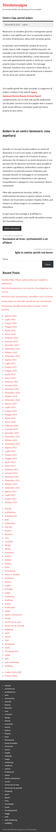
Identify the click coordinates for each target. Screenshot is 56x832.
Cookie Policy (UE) (13, 672)
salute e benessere (12, 228)
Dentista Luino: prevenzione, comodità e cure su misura (27, 296)
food (7, 567)
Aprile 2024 (10, 418)
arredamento (11, 515)
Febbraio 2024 (11, 425)
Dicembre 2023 (12, 432)
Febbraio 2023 (11, 469)
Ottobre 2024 (11, 396)
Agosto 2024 (11, 403)
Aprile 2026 (10, 330)
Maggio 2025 (11, 370)
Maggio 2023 (11, 458)
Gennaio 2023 (11, 473)
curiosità (9, 541)
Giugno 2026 (11, 323)
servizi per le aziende (14, 625)
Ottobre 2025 (11, 352)
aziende (8, 526)
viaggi (7, 654)
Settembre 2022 (12, 487)
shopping (9, 629)
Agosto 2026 (11, 315)
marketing (9, 596)
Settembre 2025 (12, 356)
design (8, 545)
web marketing (12, 662)
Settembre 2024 (12, 399)
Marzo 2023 (10, 465)
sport (7, 633)
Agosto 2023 (11, 447)
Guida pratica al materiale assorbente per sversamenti (26, 301)
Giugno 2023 (11, 454)
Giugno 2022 (11, 498)
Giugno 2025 (11, 367)
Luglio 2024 (10, 407)
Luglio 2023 (10, 451)
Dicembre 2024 (12, 389)
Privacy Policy (11, 675)
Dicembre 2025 (12, 345)
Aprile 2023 (10, 462)
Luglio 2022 (10, 495)
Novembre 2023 (12, 436)
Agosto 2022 (11, 491)
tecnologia (9, 643)
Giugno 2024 (11, 410)
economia (9, 552)
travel (7, 647)
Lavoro (8, 581)
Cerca (5, 259)
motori (8, 603)
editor (25, 24)
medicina (9, 600)
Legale (8, 585)
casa (7, 537)
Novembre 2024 (12, 392)
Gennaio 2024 (11, 429)
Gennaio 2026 (11, 341)
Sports (8, 636)
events (8, 556)
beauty (8, 530)
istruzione (9, 578)
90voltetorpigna (15, 5)
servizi (8, 618)
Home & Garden (12, 574)
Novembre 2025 (12, 348)
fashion (8, 559)
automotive (10, 523)
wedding (9, 665)
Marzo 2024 (10, 421)
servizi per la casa (13, 622)
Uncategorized (11, 651)
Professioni (10, 607)
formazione (10, 570)
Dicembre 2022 (12, 476)
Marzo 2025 (10, 378)
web (7, 658)
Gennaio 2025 (11, 385)
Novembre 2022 (12, 480)
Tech (7, 640)
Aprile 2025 (10, 374)
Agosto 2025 (11, 359)
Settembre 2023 (12, 443)
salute (7, 611)
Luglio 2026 (10, 319)
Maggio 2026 (11, 326)
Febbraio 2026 (11, 337)
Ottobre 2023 (11, 440)
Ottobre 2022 (11, 484)
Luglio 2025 (10, 363)
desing (8, 548)
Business (9, 534)
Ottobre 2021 (11, 502)
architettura (10, 512)
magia (7, 592)
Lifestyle (9, 589)
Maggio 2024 (11, 414)
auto (7, 519)
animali (8, 508)
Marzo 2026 (10, 334)
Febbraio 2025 (11, 381)
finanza (8, 563)
